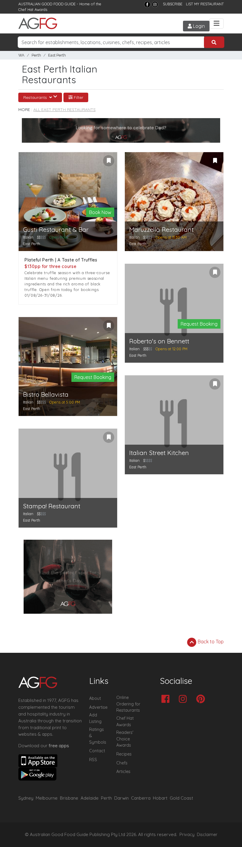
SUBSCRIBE (172, 3)
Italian (28, 237)
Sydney (25, 798)
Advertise (98, 707)
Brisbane (69, 798)
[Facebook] (147, 4)
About (95, 698)
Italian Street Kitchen (159, 452)
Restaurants (35, 97)
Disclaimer (207, 834)
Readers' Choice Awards (124, 739)
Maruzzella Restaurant (161, 229)
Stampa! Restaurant (51, 506)
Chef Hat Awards (32, 9)
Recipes (124, 754)
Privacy (186, 834)
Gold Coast (181, 798)
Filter (78, 97)
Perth (36, 55)
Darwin (121, 798)
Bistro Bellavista (45, 394)
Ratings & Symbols (97, 736)
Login (198, 26)
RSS (93, 759)
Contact (97, 750)
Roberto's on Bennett (159, 341)
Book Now (100, 212)
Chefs (121, 763)
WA (21, 55)
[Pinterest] (202, 699)
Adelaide (90, 798)
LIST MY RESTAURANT (205, 3)
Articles (123, 771)
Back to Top (210, 642)
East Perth (57, 55)
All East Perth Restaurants (64, 109)
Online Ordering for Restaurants (128, 704)
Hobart (160, 798)
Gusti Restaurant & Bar (56, 229)
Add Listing (95, 718)
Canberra (141, 798)
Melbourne (47, 798)
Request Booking (92, 377)
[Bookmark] (108, 160)
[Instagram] (155, 4)
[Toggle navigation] (216, 23)
